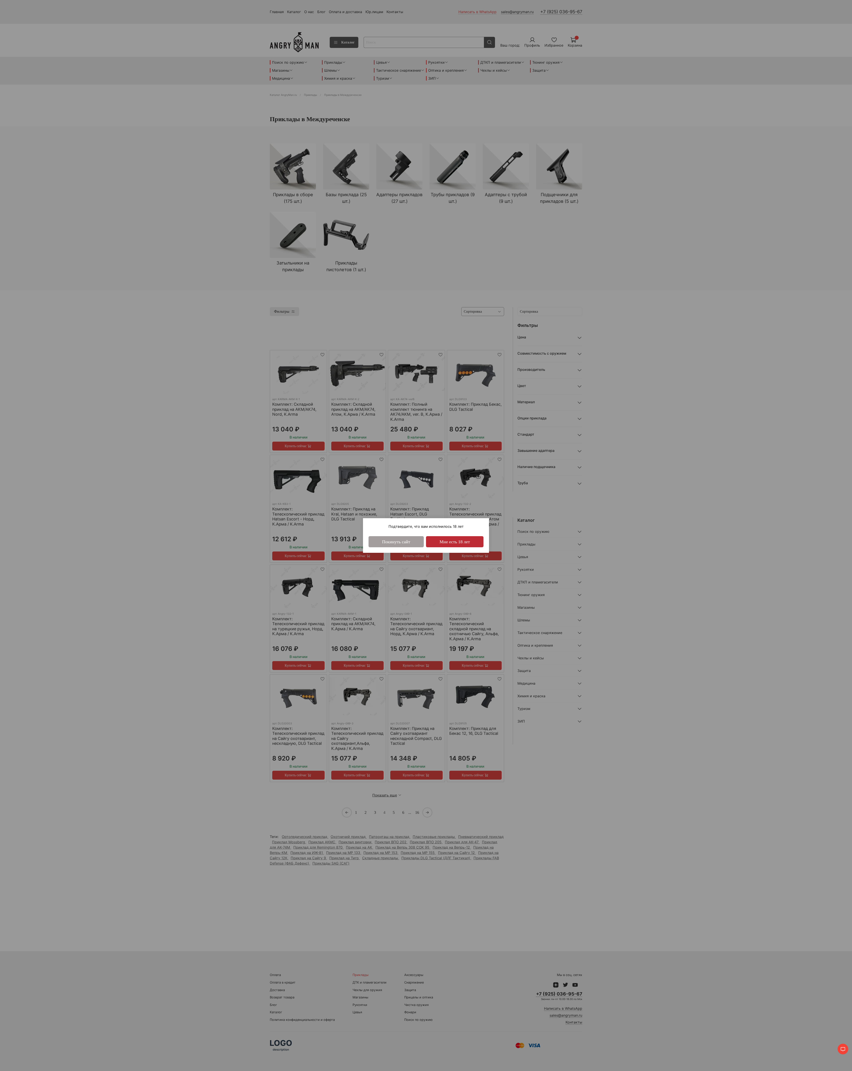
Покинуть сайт (396, 541)
